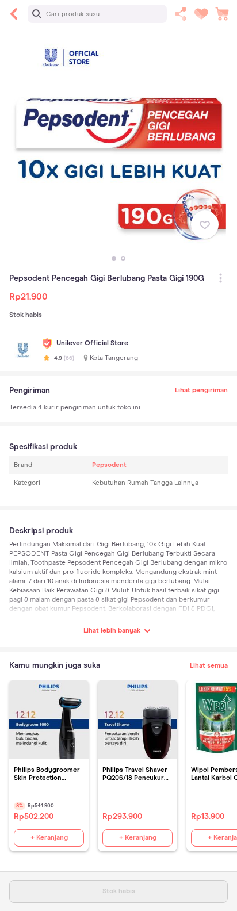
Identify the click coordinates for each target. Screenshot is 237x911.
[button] (114, 258)
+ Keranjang (49, 838)
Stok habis (118, 891)
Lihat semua (209, 666)
